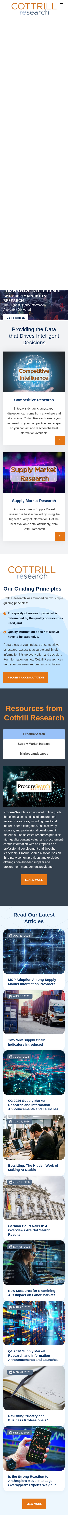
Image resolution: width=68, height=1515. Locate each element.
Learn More (60, 440)
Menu (61, 4)
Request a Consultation (26, 677)
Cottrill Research (34, 9)
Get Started (16, 317)
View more (34, 1503)
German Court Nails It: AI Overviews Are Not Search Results (29, 1230)
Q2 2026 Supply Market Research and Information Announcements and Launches (33, 1105)
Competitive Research (34, 400)
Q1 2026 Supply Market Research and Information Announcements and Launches (33, 1355)
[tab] (34, 734)
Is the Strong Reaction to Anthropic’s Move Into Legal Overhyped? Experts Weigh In (32, 1481)
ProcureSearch (14, 812)
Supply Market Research (34, 501)
